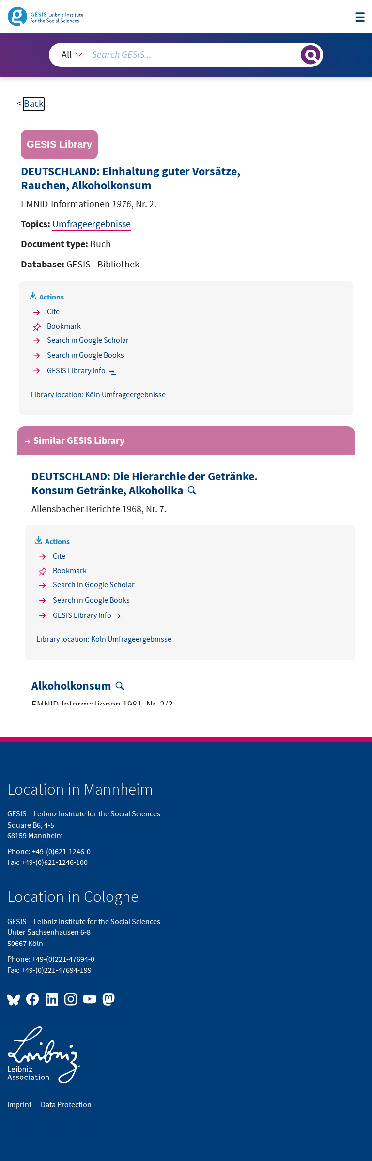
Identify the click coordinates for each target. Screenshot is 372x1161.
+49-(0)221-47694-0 (63, 959)
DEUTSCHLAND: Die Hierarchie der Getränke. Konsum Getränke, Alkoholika (144, 483)
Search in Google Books (85, 355)
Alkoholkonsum (71, 686)
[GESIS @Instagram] (71, 999)
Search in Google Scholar (88, 340)
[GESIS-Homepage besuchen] (46, 16)
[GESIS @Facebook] (33, 999)
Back (34, 104)
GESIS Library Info (76, 371)
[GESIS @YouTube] (90, 999)
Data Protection (66, 1105)
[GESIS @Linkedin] (52, 999)
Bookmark (64, 326)
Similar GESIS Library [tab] (78, 441)
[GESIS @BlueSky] (15, 999)
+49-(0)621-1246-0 (61, 852)
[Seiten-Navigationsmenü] (360, 17)
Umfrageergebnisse (91, 224)
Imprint (20, 1105)
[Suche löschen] (292, 54)
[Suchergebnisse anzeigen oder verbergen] (310, 55)
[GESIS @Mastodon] (107, 999)
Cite (53, 312)
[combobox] (186, 55)
